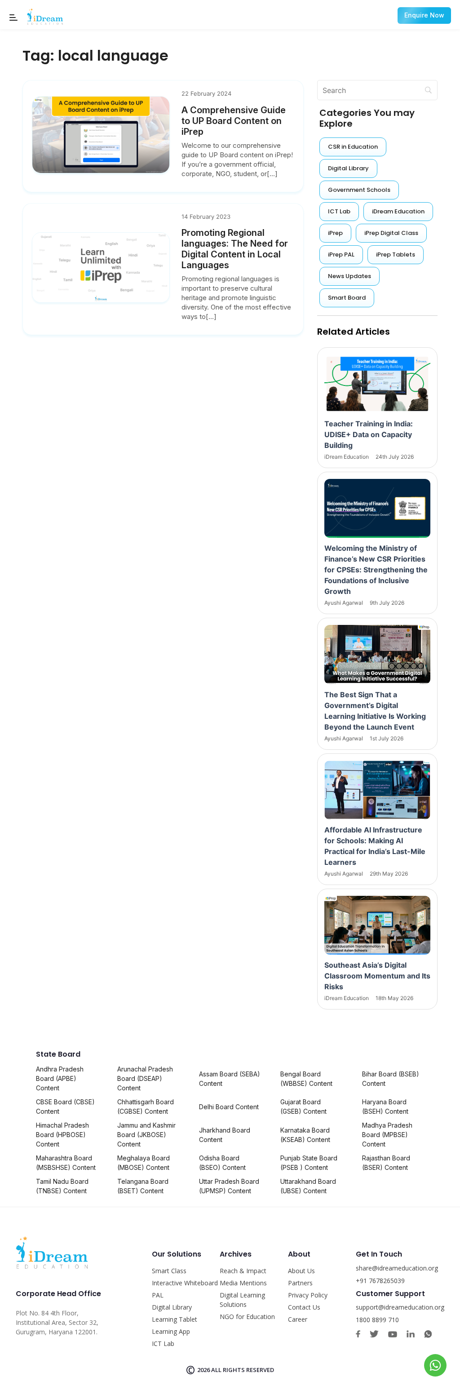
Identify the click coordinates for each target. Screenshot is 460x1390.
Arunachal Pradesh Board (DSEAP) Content (145, 1078)
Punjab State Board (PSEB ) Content (308, 1162)
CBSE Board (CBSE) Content (65, 1106)
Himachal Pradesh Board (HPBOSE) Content (62, 1134)
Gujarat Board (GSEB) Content (303, 1106)
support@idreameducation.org (400, 1307)
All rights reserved (242, 1370)
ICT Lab (163, 1343)
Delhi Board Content (229, 1107)
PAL (158, 1295)
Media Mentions (243, 1283)
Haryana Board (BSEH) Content (385, 1106)
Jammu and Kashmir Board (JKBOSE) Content (146, 1134)
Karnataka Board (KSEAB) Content (305, 1134)
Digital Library (172, 1307)
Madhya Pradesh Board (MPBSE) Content (387, 1134)
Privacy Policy (307, 1295)
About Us (301, 1270)
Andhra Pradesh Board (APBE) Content (60, 1078)
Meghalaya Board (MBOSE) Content (143, 1162)
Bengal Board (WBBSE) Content (306, 1078)
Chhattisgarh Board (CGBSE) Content (145, 1106)
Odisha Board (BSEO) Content (222, 1162)
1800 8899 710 (377, 1319)
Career (297, 1319)
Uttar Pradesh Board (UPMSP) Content (229, 1186)
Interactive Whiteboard (185, 1283)
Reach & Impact (243, 1270)
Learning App (171, 1331)
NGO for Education (247, 1316)
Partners (300, 1283)
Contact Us (304, 1307)
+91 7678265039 (380, 1280)
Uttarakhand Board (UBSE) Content (308, 1186)
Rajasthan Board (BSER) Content (386, 1162)
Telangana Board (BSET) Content (142, 1186)
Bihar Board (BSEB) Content (390, 1078)
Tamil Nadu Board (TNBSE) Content (62, 1186)
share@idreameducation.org (397, 1268)
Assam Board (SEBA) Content (229, 1078)
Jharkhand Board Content (224, 1134)
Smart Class (169, 1270)
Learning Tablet (174, 1319)
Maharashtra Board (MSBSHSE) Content (66, 1162)
